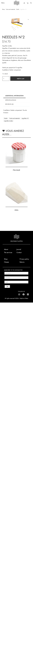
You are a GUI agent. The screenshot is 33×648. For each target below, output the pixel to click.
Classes (6, 262)
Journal (19, 249)
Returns (22, 262)
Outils (17, 9)
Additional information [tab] (14, 96)
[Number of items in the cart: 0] (28, 3)
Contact (19, 252)
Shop (3, 9)
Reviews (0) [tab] (9, 104)
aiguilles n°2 (25, 118)
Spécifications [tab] (10, 100)
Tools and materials (10, 9)
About (6, 249)
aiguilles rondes (8, 121)
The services (8, 252)
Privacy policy (24, 259)
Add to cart (20, 78)
